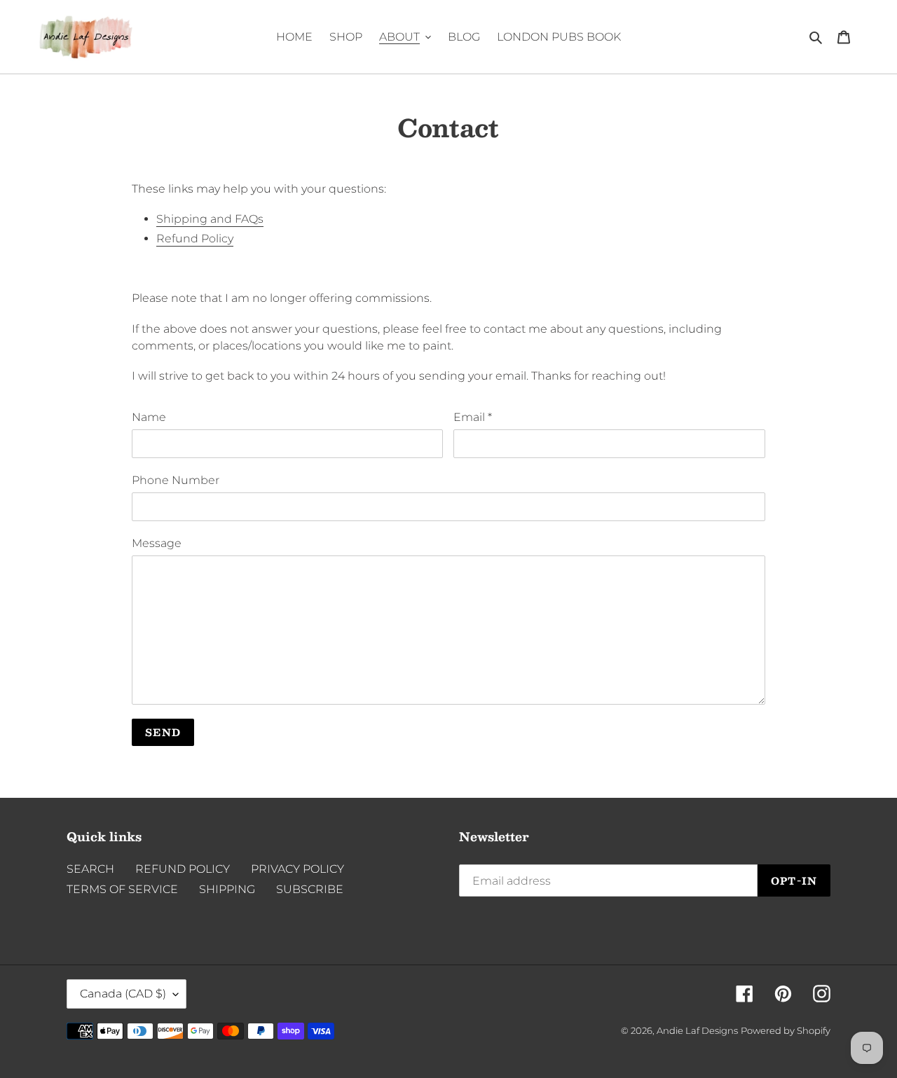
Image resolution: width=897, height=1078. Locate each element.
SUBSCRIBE (309, 889)
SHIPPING (227, 889)
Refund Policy (194, 238)
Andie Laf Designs (697, 1030)
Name (149, 417)
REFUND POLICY (182, 869)
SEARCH (90, 869)
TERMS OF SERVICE (122, 889)
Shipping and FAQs (209, 219)
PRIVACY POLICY (297, 869)
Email (472, 417)
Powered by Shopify (785, 1030)
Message (157, 543)
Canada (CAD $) (123, 993)
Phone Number (175, 480)
